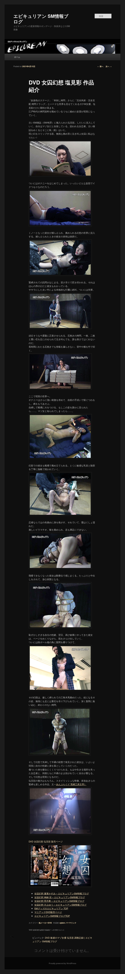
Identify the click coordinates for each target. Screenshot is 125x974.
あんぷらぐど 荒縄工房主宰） (71, 784)
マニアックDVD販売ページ (48, 912)
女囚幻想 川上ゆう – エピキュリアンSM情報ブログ (60, 904)
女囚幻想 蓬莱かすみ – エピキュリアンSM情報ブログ (61, 893)
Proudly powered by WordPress (62, 963)
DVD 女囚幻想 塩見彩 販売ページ (46, 841)
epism (62, 922)
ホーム (17, 57)
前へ (100, 66)
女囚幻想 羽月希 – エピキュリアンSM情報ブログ (59, 900)
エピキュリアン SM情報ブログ (40, 19)
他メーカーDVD (45, 922)
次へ (109, 66)
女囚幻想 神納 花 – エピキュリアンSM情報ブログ (59, 897)
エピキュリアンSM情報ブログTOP (52, 915)
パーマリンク (70, 922)
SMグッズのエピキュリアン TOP (51, 908)
